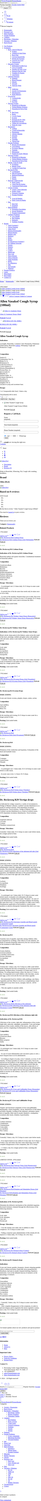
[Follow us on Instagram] (5, 1337)
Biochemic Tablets (14, 1413)
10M (9, 1473)
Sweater (14, 5)
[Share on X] (4, 452)
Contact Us (7, 277)
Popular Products (9, 270)
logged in (11, 512)
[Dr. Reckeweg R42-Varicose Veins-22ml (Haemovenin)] (20, 1165)
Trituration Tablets (13, 1416)
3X (9, 1481)
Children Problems (14, 214)
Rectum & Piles (13, 170)
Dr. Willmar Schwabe (14, 243)
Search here (4, 3)
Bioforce (10, 236)
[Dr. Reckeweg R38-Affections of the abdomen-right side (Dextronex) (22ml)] (20, 1004)
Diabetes (14, 78)
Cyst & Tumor (16, 116)
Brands (6, 223)
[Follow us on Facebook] (2, 1337)
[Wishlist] (2, 296)
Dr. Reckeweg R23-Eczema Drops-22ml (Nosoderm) (17, 681)
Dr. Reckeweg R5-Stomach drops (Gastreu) (14, 1253)
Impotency (11, 1448)
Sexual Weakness (17, 211)
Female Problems (9, 35)
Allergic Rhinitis (17, 134)
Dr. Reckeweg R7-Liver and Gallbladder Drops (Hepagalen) (19, 1091)
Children (6, 37)
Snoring (14, 137)
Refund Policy (8, 1360)
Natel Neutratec (13, 259)
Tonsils (10, 1429)
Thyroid (14, 84)
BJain (10, 238)
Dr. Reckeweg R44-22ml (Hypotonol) (12, 735)
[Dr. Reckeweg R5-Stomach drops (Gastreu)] (20, 1251)
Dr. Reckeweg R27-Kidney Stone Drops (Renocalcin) (17, 618)
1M (9, 1475)
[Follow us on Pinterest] (4, 1337)
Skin (9, 110)
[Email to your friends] (5, 457)
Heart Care (7, 1443)
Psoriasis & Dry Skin (18, 119)
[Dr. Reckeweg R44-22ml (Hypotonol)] (20, 733)
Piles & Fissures (17, 173)
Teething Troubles (17, 222)
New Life (11, 254)
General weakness (13, 1425)
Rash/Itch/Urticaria (18, 121)
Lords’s (10, 250)
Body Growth (12, 1421)
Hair (9, 202)
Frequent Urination (18, 193)
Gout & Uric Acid (17, 60)
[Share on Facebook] (4, 453)
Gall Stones (15, 75)
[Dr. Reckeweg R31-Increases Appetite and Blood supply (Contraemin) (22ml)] (20, 923)
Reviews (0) (8, 468)
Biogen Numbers (13, 1414)
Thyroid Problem (13, 1439)
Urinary (6, 1486)
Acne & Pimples (17, 198)
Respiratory (11, 127)
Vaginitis (14, 150)
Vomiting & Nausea (18, 73)
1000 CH (11, 1472)
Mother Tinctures (9, 1456)
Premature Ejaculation (19, 209)
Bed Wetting (16, 218)
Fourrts (10, 245)
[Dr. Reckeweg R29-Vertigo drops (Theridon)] (20, 790)
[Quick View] (15, 536)
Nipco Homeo (12, 256)
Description (7, 464)
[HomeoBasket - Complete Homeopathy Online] (10, 1)
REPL (10, 261)
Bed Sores (15, 112)
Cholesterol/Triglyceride (19, 186)
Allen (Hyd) (12, 229)
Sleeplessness (16, 93)
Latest (6, 272)
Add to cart (4, 399)
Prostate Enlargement (18, 213)
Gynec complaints (13, 1436)
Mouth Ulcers (16, 166)
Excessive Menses (17, 148)
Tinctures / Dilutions (10, 41)
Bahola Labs (12, 234)
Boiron (10, 240)
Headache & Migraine (19, 105)
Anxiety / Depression (10, 1407)
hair (5, 1441)
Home (2, 281)
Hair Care (11, 1461)
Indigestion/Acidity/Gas (19, 66)
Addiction (15, 89)
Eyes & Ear (11, 96)
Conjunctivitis (16, 98)
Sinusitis (14, 136)
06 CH (10, 1470)
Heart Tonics (16, 182)
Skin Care (11, 1465)
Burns (14, 114)
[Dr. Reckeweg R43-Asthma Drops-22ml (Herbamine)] (20, 538)
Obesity (14, 82)
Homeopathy (8, 30)
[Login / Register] (5, 12)
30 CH (10, 1479)
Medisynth (11, 252)
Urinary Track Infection (19, 189)
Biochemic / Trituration (11, 39)
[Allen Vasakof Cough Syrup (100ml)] (12, 288)
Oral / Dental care (13, 1463)
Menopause (15, 152)
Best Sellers (7, 275)
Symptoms (7, 48)
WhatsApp (22, 436)
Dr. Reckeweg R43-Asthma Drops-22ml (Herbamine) (17, 540)
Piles (5, 1466)
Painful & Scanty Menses (20, 154)
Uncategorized (8, 1484)
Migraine (7, 1454)
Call (8, 436)
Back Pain (15, 55)
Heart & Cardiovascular (15, 180)
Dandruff (15, 206)
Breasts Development (18, 145)
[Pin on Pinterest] (5, 455)
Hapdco (10, 247)
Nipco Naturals (13, 258)
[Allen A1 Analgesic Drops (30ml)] (1, 311)
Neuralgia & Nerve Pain (19, 109)
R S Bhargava (12, 263)
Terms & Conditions (10, 1358)
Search (6, 8)
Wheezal (10, 268)
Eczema (14, 118)
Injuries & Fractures (18, 58)
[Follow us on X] (0, 1337)
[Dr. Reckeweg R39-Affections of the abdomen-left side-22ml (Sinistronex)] (20, 850)
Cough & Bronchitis (18, 130)
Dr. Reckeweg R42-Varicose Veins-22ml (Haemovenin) (17, 1167)
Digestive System (13, 64)
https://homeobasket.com (12, 1375)
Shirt (22, 5)
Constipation (16, 171)
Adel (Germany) (13, 225)
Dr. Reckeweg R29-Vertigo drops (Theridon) (14, 792)
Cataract (14, 100)
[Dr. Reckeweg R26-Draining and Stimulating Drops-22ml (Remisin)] (20, 1190)
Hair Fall (15, 204)
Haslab (10, 249)
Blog (5, 1348)
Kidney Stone (16, 191)
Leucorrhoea (16, 146)
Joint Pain (7, 1445)
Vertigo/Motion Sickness (19, 107)
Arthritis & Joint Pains (19, 53)
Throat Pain (15, 141)
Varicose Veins (16, 85)
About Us (7, 1347)
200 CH (10, 1477)
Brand (6, 466)
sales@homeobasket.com (12, 1373)
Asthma (14, 128)
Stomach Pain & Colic (19, 71)
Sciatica (14, 51)
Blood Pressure (16, 80)
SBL (9, 265)
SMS (14, 436)
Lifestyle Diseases (13, 76)
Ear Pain (14, 102)
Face (9, 197)
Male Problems (8, 34)
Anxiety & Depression (19, 91)
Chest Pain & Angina (18, 184)
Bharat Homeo (12, 232)
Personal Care (8, 32)
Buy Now (11, 399)
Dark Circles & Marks (19, 200)
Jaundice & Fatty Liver (19, 69)
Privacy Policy (8, 1356)
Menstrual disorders (14, 1438)
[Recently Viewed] (8, 1385)
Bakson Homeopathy (14, 231)
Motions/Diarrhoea (18, 175)
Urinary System (13, 188)
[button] (4, 536)
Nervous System (13, 103)
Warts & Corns (16, 125)
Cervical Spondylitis (18, 57)
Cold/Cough (12, 1423)
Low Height (16, 216)
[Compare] (18, 536)
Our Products (8, 46)
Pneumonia (15, 132)
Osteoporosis (16, 62)
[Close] (1, 1393)
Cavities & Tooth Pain (19, 168)
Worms (14, 179)
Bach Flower (8, 43)
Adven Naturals (13, 227)
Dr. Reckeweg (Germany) (16, 241)
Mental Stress (12, 1450)
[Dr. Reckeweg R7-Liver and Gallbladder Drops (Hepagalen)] (20, 1089)
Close (2, 1394)
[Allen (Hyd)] (4, 461)
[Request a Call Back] (5, 1385)
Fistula (14, 177)
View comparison (5, 1500)
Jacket (19, 5)
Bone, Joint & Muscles (15, 50)
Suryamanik (12, 267)
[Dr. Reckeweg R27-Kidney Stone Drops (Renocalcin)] (20, 616)
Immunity (15, 220)
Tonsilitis (15, 139)
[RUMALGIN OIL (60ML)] (1, 321)
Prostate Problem (17, 195)
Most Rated (7, 274)
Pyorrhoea (15, 164)
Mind (9, 87)
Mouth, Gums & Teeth (15, 162)
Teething (10, 1427)
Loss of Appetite (17, 67)
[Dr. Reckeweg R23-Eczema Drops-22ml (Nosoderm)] (20, 679)
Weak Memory (16, 94)
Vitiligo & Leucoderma (19, 123)
